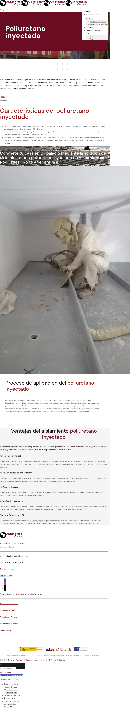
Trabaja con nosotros (8, 569)
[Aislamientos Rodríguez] (43, 5)
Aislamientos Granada (9, 604)
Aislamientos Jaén (7, 610)
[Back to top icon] (4, 644)
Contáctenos (5, 630)
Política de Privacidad (32, 660)
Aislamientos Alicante (9, 624)
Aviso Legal (45, 660)
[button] (11, 675)
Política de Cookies (58, 660)
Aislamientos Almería (8, 617)
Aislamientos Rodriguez (14, 660)
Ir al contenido (5, 672)
